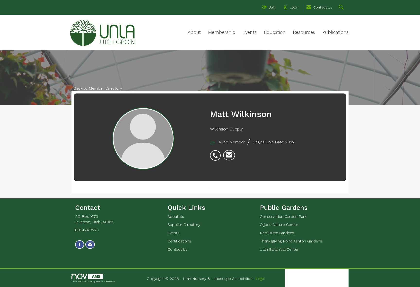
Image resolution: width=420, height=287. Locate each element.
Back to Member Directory (98, 88)
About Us (175, 216)
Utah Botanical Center (279, 249)
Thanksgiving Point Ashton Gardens (291, 241)
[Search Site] (342, 8)
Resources (304, 32)
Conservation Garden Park (283, 216)
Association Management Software (93, 282)
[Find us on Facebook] (79, 244)
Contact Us (177, 249)
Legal (260, 278)
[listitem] (216, 153)
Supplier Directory (183, 224)
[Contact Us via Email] (90, 244)
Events (250, 32)
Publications (335, 32)
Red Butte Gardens (277, 233)
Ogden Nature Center (279, 224)
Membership (221, 32)
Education (275, 32)
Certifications (179, 241)
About (194, 32)
